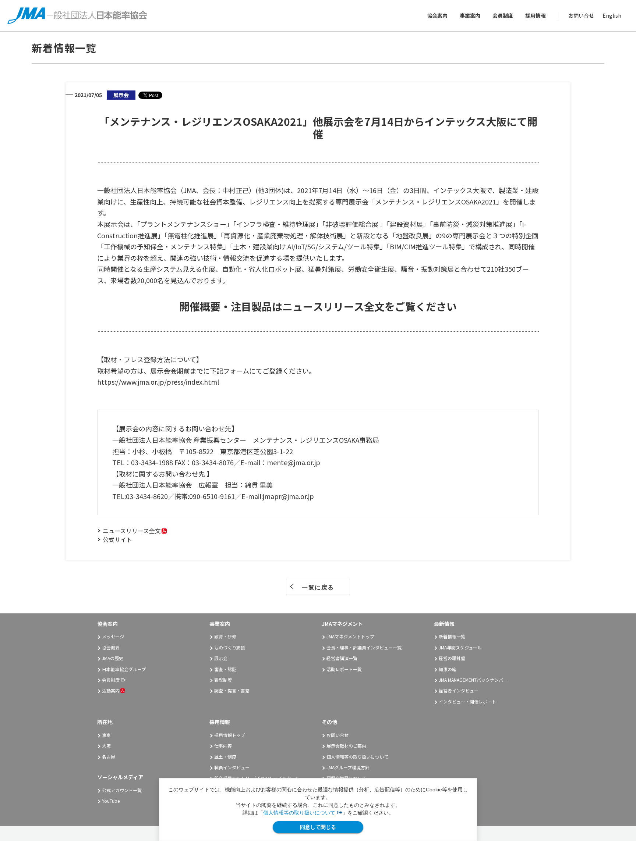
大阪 (106, 745)
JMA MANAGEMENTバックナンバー (473, 680)
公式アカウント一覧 (122, 790)
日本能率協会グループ (124, 669)
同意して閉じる (318, 827)
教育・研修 (225, 636)
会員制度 (502, 15)
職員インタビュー (232, 767)
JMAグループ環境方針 (348, 767)
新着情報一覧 (452, 636)
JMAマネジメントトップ (350, 636)
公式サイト (117, 539)
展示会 (220, 658)
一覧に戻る (318, 587)
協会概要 (111, 647)
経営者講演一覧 (341, 658)
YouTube (111, 801)
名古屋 (108, 756)
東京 (106, 735)
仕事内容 (223, 745)
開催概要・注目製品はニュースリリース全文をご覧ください (318, 306)
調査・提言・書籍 (232, 690)
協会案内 (437, 15)
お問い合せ (581, 15)
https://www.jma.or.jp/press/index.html (158, 381)
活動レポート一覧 (344, 669)
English (612, 15)
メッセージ (113, 636)
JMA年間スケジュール (460, 647)
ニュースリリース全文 (132, 530)
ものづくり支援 (229, 647)
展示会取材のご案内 (346, 745)
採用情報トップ (229, 735)
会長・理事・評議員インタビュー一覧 (364, 647)
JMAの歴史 (112, 658)
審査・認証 (225, 669)
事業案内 (470, 15)
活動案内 (111, 690)
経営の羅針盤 (452, 658)
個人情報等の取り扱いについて (299, 813)
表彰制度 (223, 680)
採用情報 (535, 15)
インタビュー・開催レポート (467, 701)
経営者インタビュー (458, 690)
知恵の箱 (447, 669)
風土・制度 (225, 756)
